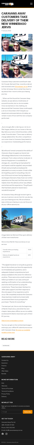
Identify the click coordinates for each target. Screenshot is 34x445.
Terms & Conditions (8, 391)
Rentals (4, 374)
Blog (3, 368)
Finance (4, 365)
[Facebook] (3, 434)
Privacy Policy (6, 394)
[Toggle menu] (31, 4)
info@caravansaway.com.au (13, 430)
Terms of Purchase (7, 388)
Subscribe (27, 412)
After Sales (5, 371)
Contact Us (5, 360)
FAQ (3, 383)
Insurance (4, 363)
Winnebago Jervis (21, 86)
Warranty (4, 386)
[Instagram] (6, 434)
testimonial (6, 345)
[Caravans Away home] (8, 4)
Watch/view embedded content (12, 321)
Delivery (4, 396)
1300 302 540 (10, 427)
